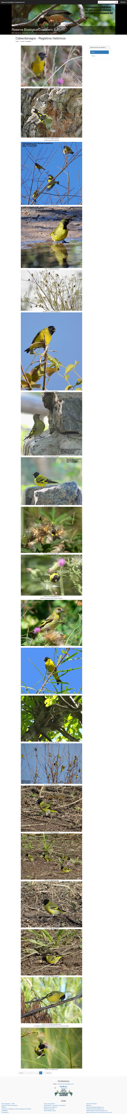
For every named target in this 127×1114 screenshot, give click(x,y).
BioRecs (4, 1107)
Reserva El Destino (91, 1103)
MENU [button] (124, 2)
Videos (93, 56)
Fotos (93, 52)
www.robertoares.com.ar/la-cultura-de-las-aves (99, 1112)
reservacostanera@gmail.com (65, 1084)
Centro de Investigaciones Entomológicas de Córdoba (16, 1109)
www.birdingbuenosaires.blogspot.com (96, 1110)
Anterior (21, 1073)
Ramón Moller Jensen (50, 1110)
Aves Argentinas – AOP (8, 1103)
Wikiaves (88, 1105)
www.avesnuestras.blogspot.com (95, 1109)
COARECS (5, 1110)
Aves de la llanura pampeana (10, 1105)
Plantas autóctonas (49, 1109)
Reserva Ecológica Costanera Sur (13, 2)
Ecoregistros (5, 1112)
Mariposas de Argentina (50, 1107)
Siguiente (48, 1073)
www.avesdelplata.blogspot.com (95, 1107)
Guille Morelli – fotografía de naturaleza (55, 1105)
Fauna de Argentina (49, 1103)
